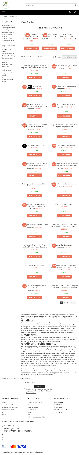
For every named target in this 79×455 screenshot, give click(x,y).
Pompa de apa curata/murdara (6, 70)
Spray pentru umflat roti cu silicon (64, 104)
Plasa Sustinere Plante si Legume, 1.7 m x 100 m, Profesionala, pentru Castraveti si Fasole (32, 35)
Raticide (4, 75)
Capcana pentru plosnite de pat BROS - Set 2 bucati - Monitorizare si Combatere (34, 126)
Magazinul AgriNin (10, 398)
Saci (3, 77)
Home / (5, 17)
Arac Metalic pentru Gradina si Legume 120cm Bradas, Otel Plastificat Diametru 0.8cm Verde (64, 287)
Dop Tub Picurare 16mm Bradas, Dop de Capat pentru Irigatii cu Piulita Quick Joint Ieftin (64, 126)
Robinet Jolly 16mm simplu (64, 204)
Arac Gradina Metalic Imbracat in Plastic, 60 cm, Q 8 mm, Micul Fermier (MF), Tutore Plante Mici (64, 266)
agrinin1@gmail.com (11, 429)
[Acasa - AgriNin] (12, 5)
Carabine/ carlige (7, 38)
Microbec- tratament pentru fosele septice (34, 287)
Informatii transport (8, 410)
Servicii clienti (34, 398)
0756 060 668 (9, 426)
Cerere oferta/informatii (35, 402)
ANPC (29, 414)
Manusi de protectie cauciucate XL (64, 86)
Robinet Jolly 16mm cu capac (64, 245)
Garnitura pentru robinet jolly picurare (64, 66)
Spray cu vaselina (35, 86)
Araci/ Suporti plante (8, 32)
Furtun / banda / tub (8, 54)
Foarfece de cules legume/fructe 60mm (34, 225)
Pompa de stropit (7, 73)
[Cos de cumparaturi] (75, 12)
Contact (4, 414)
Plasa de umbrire (7, 64)
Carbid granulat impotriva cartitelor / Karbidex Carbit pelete (67, 35)
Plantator (4, 62)
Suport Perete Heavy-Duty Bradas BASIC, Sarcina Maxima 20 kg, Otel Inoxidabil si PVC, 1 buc (34, 205)
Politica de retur (33, 405)
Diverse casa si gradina (8, 41)
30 (71, 303)
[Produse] (3, 12)
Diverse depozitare (7, 43)
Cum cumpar (32, 410)
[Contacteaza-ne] (70, 12)
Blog (3, 412)
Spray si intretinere (7, 79)
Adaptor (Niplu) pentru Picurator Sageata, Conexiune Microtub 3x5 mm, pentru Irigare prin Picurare (34, 67)
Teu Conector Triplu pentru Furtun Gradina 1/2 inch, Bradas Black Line (34, 105)
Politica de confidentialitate (10, 407)
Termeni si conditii (7, 405)
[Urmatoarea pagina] (74, 302)
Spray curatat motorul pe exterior (64, 145)
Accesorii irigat (6, 30)
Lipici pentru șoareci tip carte (34, 265)
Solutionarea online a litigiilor (37, 417)
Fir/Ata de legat (6, 49)
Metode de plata (33, 407)
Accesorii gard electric (8, 28)
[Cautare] (75, 5)
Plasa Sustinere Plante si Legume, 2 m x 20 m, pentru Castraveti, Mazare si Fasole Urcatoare (49, 35)
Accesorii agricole (7, 25)
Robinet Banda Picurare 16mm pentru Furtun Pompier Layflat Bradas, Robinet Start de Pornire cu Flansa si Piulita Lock (64, 226)
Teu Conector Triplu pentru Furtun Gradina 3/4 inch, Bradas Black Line (34, 246)
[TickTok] (2, 437)
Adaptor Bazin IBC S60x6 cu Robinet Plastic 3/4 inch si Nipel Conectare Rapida (34, 165)
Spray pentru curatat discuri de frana (64, 184)
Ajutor (30, 412)
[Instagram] (2, 440)
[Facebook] (2, 435)
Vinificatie (5, 82)
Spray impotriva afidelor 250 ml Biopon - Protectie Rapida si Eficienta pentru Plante (64, 165)
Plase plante (5, 66)
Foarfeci (4, 51)
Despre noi (5, 402)
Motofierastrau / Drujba (9, 56)
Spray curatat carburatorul (34, 145)
